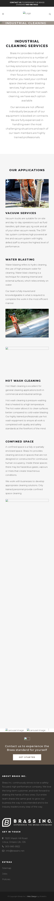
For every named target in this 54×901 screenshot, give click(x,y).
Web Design (32, 896)
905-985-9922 (32, 5)
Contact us (15, 2)
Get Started (27, 757)
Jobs (4, 873)
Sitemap (6, 868)
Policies (6, 879)
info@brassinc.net (15, 850)
